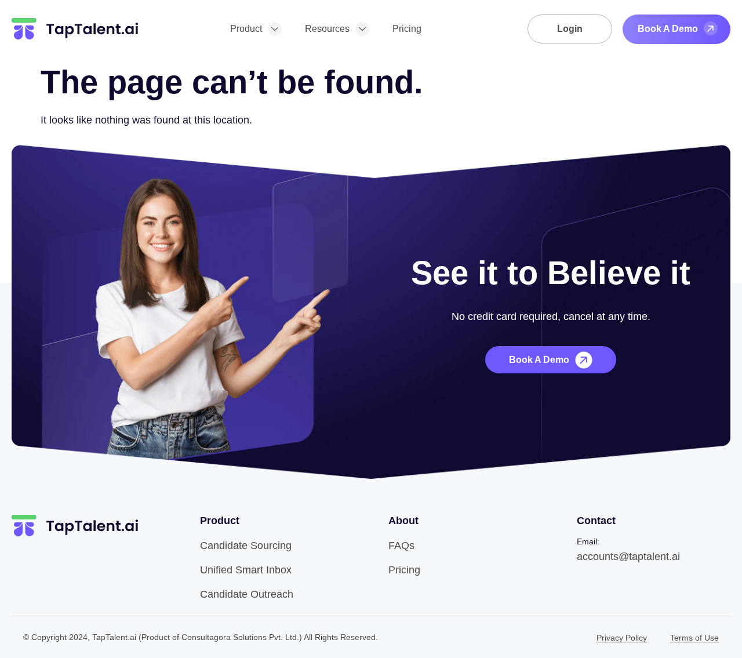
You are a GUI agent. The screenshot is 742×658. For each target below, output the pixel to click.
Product (246, 29)
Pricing (406, 29)
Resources (327, 29)
